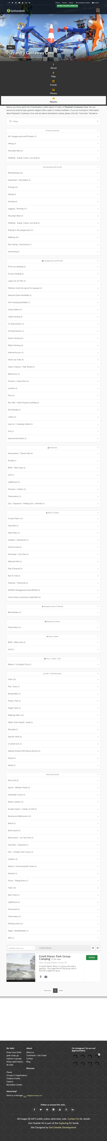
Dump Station (15, 310)
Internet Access (15, 353)
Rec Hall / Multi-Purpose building (23, 403)
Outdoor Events (13, 1079)
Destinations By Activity (53, 167)
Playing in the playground (20, 230)
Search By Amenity (52, 774)
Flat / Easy (13, 687)
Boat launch (14, 831)
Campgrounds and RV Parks (53, 261)
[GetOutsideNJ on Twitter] (12, 3)
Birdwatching (15, 173)
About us (30, 1052)
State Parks (14, 533)
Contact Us (73, 1119)
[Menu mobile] (98, 9)
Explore (10, 1082)
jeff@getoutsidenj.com (34, 1095)
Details (92, 957)
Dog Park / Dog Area (18, 845)
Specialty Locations (53, 621)
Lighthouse (14, 482)
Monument (14, 909)
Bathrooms (14, 374)
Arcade (12, 461)
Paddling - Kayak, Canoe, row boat (24, 158)
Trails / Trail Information (53, 673)
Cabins (12, 417)
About (71, 3)
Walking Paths (16, 715)
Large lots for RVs (17, 281)
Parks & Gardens (53, 513)
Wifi (11, 938)
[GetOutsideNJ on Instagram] (26, 3)
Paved (12, 758)
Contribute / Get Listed (36, 1056)
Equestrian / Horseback (19, 180)
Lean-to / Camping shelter (20, 424)
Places (9, 1072)
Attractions (53, 447)
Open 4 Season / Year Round (21, 367)
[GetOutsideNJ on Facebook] (9, 3)
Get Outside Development (62, 1127)
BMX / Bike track (16, 468)
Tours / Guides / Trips (53, 658)
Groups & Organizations (17, 1075)
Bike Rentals (14, 612)
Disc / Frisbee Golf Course (20, 852)
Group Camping (16, 274)
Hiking (12, 144)
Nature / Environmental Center (22, 866)
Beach (12, 823)
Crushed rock (15, 744)
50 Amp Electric (16, 331)
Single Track (14, 708)
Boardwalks (14, 694)
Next (61, 991)
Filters (15, 121)
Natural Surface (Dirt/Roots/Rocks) (24, 751)
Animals (12, 874)
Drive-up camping (16, 267)
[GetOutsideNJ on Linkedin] (29, 3)
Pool (11, 396)
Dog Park (13, 526)
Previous (47, 991)
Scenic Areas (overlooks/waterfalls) (24, 597)
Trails (12, 679)
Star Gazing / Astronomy (19, 245)
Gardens (12, 859)
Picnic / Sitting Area (18, 881)
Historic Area (14, 547)
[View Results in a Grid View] (98, 948)
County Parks (15, 519)
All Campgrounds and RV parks (22, 136)
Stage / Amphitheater (18, 931)
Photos (57, 3)
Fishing (12, 187)
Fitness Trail (14, 701)
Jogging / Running (17, 209)
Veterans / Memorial (18, 583)
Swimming (13, 252)
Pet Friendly (14, 410)
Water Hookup (15, 345)
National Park (15, 561)
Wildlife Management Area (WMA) (24, 590)
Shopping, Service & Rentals (53, 606)
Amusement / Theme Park (20, 453)
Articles (64, 3)
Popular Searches (53, 130)
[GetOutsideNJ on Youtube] (22, 3)
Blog (28, 1062)
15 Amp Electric (16, 324)
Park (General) (15, 569)
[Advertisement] (53, 1018)
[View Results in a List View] (93, 948)
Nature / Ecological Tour (19, 664)
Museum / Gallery (17, 489)
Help (10, 47)
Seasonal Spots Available (19, 295)
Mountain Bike (15, 151)
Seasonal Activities (17, 438)
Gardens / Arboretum (18, 540)
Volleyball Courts (16, 795)
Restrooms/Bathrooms (19, 816)
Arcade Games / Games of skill (22, 809)
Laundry (12, 388)
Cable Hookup (15, 317)
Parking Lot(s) (15, 924)
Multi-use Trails (16, 360)
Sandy (11, 765)
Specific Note (15, 737)
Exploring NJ (65, 1123)
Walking (13, 237)
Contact (96, 3)
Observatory (14, 496)
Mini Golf (13, 780)
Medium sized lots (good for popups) (25, 288)
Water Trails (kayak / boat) (20, 722)
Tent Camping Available (19, 302)
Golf (11, 475)
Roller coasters (15, 802)
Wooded (13, 730)
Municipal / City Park (18, 554)
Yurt (11, 431)
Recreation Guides (14, 1085)
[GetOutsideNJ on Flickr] (19, 3)
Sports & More (53, 636)
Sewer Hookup (15, 338)
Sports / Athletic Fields (19, 788)
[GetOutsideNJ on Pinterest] (15, 3)
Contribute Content (83, 3)
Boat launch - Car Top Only (20, 838)
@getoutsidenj (78, 1051)
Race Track (13, 895)
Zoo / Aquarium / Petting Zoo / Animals (26, 504)
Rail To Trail (14, 576)
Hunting (12, 202)
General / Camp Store (18, 381)
